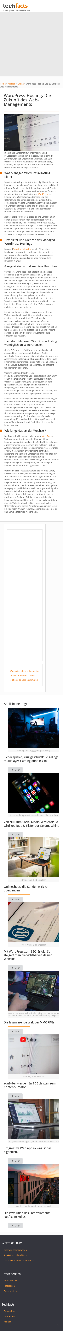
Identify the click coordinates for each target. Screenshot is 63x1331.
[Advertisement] (31, 44)
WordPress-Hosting (22, 249)
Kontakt (7, 1322)
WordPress (43, 194)
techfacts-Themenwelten (15, 1250)
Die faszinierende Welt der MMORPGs (29, 1022)
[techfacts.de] (15, 7)
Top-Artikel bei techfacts (15, 1255)
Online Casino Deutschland (22, 675)
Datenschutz (9, 1311)
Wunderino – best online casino (24, 671)
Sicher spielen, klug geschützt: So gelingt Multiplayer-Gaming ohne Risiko (31, 759)
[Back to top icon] (57, 1325)
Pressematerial (11, 1291)
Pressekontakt (10, 1280)
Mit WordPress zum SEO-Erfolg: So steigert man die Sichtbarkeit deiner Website (28, 955)
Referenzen (9, 1286)
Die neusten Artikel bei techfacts (19, 1260)
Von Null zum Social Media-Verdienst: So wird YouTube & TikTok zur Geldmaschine (31, 824)
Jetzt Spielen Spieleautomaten (24, 680)
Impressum (9, 1316)
